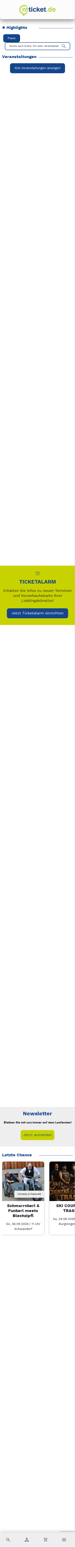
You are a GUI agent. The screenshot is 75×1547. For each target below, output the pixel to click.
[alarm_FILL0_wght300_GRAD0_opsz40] (38, 573)
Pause (11, 38)
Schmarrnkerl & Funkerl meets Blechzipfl (23, 1211)
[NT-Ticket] (37, 10)
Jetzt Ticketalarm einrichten (37, 613)
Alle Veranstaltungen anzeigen (37, 68)
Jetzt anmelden (37, 1135)
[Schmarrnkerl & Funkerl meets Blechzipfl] (23, 1182)
